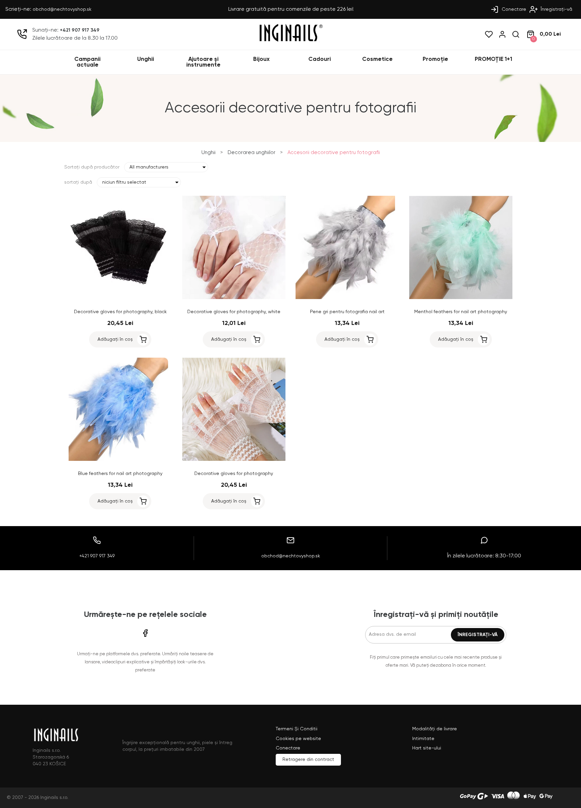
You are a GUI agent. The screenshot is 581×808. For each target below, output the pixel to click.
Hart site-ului (426, 748)
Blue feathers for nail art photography (120, 473)
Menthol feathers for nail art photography (460, 311)
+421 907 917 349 (80, 30)
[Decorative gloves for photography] (234, 459)
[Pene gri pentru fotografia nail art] (347, 297)
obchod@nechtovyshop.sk (62, 9)
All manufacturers (148, 167)
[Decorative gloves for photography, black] (120, 297)
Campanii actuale (87, 62)
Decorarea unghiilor (251, 152)
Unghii (145, 59)
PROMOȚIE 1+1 (493, 59)
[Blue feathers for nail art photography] (120, 459)
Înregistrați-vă (555, 9)
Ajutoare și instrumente (203, 62)
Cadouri (319, 59)
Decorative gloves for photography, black (120, 311)
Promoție (435, 59)
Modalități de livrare (434, 729)
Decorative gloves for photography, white (233, 311)
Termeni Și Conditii (296, 729)
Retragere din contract (308, 759)
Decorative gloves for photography (233, 473)
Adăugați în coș (115, 339)
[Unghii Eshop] (290, 40)
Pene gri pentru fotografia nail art (347, 311)
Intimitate (423, 738)
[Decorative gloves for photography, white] (234, 297)
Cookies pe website (298, 738)
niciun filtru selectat (124, 182)
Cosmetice (377, 59)
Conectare (513, 9)
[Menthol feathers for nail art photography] (461, 297)
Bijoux (261, 59)
